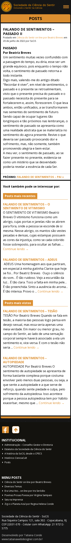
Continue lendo (16, 249)
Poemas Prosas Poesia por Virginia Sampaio (28, 495)
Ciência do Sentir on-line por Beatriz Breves (40, 37)
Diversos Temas (13, 486)
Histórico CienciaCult (16, 458)
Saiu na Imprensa (14, 499)
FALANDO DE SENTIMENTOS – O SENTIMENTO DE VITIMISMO (26, 206)
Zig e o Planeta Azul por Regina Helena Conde (29, 504)
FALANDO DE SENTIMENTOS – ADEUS (30, 260)
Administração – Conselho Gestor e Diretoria (29, 444)
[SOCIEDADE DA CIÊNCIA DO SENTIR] (28, 6)
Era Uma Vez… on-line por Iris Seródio (25, 490)
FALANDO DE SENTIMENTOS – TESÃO (30, 311)
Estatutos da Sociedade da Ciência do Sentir (28, 449)
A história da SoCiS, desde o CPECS (23, 453)
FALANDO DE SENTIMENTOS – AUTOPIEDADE (25, 360)
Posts (7, 462)
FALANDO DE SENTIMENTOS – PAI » (40, 177)
